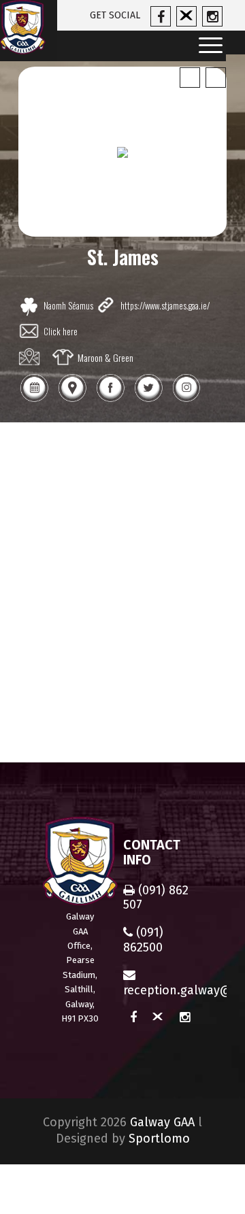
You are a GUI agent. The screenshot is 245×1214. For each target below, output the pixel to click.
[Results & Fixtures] (34, 400)
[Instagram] (186, 400)
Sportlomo (159, 1138)
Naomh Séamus (68, 305)
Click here (61, 331)
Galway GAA (162, 1122)
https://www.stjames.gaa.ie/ (165, 305)
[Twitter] (148, 400)
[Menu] (206, 46)
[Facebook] (110, 400)
